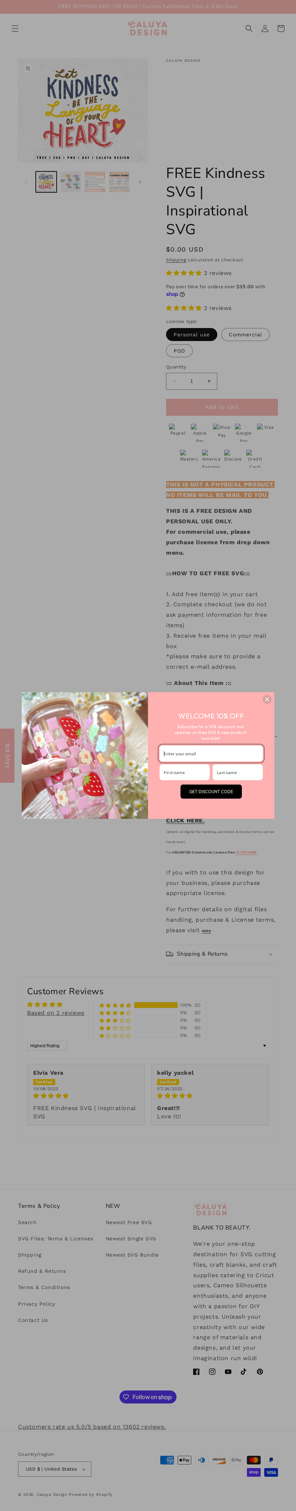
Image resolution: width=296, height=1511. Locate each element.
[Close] (267, 699)
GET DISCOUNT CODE (211, 791)
